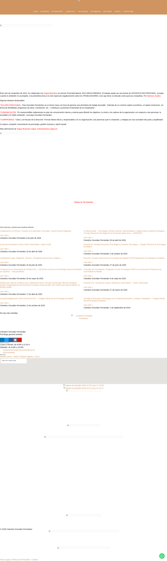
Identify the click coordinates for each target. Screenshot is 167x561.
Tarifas (117, 11)
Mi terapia (45, 11)
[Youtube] (19, 340)
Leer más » (4, 235)
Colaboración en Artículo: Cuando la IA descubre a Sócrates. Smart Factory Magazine (35, 231)
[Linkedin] (2, 340)
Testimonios (96, 11)
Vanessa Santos (154, 96)
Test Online (83, 11)
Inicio (35, 11)
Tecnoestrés (57, 11)
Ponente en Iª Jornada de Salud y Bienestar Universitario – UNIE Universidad (116, 283)
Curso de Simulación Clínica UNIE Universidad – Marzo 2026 (25, 244)
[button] (162, 556)
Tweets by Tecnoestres (83, 202)
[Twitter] (6, 340)
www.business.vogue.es (47, 129)
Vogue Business (23, 129)
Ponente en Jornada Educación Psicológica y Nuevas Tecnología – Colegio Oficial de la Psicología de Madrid (125, 245)
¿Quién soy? (70, 11)
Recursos (107, 11)
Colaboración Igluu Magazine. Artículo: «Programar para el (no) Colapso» (30, 258)
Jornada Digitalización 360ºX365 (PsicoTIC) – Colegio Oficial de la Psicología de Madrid (36, 298)
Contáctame (128, 11)
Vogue (33, 129)
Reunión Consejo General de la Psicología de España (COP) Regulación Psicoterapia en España (124, 258)
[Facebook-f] (11, 340)
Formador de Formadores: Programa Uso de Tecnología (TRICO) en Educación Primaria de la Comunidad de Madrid (122, 270)
